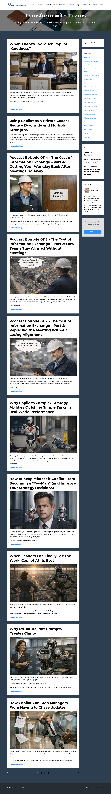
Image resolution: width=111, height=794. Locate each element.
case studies (88, 65)
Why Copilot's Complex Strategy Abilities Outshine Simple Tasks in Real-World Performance (40, 407)
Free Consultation (37, 5)
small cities (88, 130)
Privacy (88, 788)
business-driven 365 (91, 61)
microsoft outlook (90, 99)
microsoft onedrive (90, 95)
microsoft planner (90, 102)
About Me (84, 5)
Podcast (71, 5)
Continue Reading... (16, 109)
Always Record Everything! (89, 153)
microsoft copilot (90, 87)
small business (89, 126)
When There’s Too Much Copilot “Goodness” (92, 161)
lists (85, 83)
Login (101, 5)
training (87, 137)
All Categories (88, 57)
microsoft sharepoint (91, 106)
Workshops (62, 5)
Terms (81, 788)
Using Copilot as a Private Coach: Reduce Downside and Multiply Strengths (39, 125)
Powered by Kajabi (98, 788)
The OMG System (51, 5)
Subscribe (93, 232)
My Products (93, 5)
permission (88, 122)
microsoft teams (89, 110)
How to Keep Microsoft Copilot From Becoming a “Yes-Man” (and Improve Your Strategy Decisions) (43, 483)
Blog (77, 5)
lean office (88, 79)
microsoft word (89, 114)
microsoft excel (89, 91)
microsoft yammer (90, 118)
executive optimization (91, 75)
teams (86, 133)
